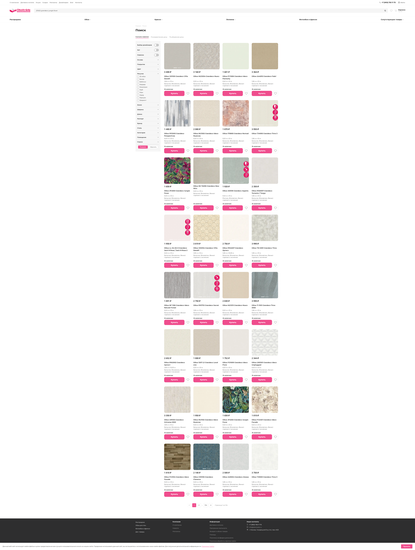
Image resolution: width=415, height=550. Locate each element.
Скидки (45, 2)
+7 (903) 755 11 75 (389, 2)
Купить (174, 93)
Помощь (213, 535)
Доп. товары (140, 532)
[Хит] (156, 50)
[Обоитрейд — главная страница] (20, 11)
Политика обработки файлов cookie (223, 541)
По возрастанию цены (159, 37)
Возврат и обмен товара (218, 531)
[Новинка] (156, 55)
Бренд (139, 123)
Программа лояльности (218, 528)
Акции (38, 2)
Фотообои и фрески (308, 19)
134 (206, 505)
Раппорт (140, 119)
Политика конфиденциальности (221, 538)
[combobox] (208, 11)
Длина (139, 114)
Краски (158, 19)
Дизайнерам (63, 2)
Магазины (53, 2)
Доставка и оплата (27, 2)
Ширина (140, 109)
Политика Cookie (208, 546)
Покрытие (141, 64)
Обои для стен (141, 525)
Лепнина (230, 19)
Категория (141, 133)
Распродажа (15, 19)
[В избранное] (188, 93)
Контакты (78, 2)
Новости (176, 528)
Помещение (141, 137)
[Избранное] (391, 10)
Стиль (139, 128)
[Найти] (385, 11)
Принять (406, 546)
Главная (138, 26)
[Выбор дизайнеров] (156, 45)
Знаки (139, 105)
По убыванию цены (176, 37)
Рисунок (140, 73)
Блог (71, 2)
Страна (140, 142)
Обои (87, 19)
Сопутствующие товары (391, 19)
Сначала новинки (142, 37)
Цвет (139, 69)
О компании (14, 2)
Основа (140, 60)
